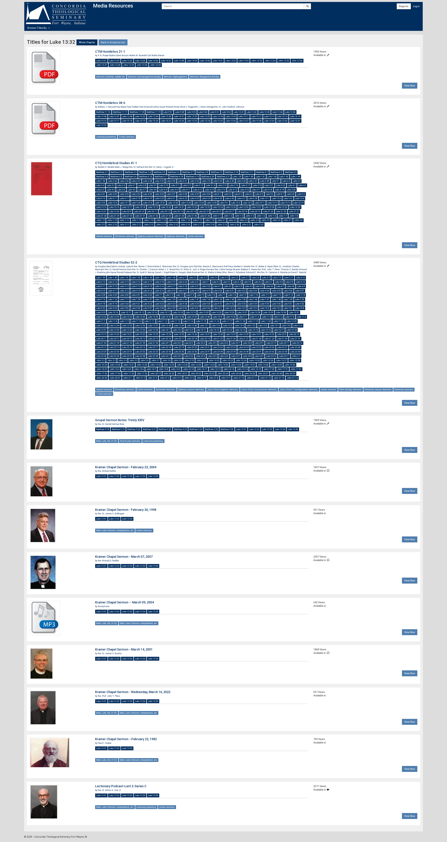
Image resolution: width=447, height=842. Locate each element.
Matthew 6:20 (207, 176)
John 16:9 (175, 369)
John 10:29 (101, 365)
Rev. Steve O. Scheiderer (234, 272)
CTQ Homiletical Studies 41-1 (116, 163)
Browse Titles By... (37, 28)
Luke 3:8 (142, 185)
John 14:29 (276, 365)
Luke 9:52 (299, 304)
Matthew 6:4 (102, 176)
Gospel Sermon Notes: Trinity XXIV (119, 420)
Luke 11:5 (289, 317)
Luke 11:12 (162, 321)
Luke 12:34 (114, 325)
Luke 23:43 (282, 352)
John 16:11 (201, 369)
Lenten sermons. (196, 236)
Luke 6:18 (135, 198)
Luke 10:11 (126, 312)
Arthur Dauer (159, 107)
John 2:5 (265, 220)
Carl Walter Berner (155, 55)
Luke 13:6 (112, 203)
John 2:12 (136, 224)
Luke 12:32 (291, 321)
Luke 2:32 (194, 181)
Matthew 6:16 (145, 176)
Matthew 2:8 (202, 172)
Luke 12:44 (277, 112)
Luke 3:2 (286, 181)
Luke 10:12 (139, 312)
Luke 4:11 (185, 190)
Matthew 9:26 (227, 429)
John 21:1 (128, 378)
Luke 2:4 (213, 277)
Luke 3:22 (280, 185)
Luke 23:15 (127, 347)
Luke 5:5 (259, 194)
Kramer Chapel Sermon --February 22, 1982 (126, 739)
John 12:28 (115, 65)
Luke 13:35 (230, 116)
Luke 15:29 (269, 121)
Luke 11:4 (278, 317)
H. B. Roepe (103, 55)
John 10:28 (294, 360)
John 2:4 (254, 220)
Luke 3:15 (222, 185)
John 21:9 (225, 378)
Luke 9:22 (147, 304)
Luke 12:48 (127, 116)
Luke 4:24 (135, 194)
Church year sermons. (130, 441)
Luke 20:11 (152, 211)
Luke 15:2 (235, 203)
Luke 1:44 (295, 176)
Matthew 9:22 (164, 429)
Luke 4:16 (244, 190)
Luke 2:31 (182, 181)
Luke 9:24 (170, 304)
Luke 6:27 (241, 198)
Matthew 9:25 (211, 429)
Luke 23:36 (192, 352)
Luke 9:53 (100, 308)
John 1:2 (228, 216)
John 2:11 (124, 224)
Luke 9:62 (226, 112)
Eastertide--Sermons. (165, 389)
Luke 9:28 (182, 304)
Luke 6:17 (124, 198)
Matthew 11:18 (137, 112)
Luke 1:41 (260, 176)
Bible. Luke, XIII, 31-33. (106, 760)
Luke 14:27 (166, 60)
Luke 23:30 (114, 352)
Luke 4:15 (232, 190)
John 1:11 (124, 220)
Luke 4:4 (111, 190)
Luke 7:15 (100, 299)
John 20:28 (276, 373)
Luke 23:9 (258, 343)
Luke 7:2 (169, 295)
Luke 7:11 (265, 295)
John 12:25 (283, 60)
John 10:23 (227, 360)
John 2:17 (197, 224)
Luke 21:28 (101, 216)
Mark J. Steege (122, 167)
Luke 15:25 (217, 121)
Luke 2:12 (300, 277)
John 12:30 (142, 65)
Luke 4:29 (194, 194)
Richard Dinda (173, 107)
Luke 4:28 (182, 194)
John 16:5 (126, 369)
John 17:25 (128, 373)
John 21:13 (278, 378)
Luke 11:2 (254, 317)
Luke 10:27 (242, 312)
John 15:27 (101, 369)
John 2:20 (234, 224)
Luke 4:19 (279, 190)
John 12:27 (101, 65)
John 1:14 (161, 220)
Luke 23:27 (282, 347)
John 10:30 (115, 365)
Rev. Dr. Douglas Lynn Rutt (185, 266)
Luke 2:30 (170, 181)
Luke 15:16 (101, 121)
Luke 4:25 (147, 194)
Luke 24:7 (235, 356)
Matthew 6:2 (276, 172)
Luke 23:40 (243, 352)
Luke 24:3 (188, 356)
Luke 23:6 (223, 343)
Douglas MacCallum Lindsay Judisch (116, 266)
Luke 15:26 (230, 121)
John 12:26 (297, 60)
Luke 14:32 (230, 60)
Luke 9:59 (191, 112)
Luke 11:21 (278, 321)
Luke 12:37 (153, 325)
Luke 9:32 (229, 304)
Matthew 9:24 (195, 429)
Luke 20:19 (255, 211)
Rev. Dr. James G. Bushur (110, 653)
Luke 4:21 (100, 194)
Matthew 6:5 (116, 176)
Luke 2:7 (245, 277)
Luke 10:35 (140, 317)
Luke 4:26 (159, 194)
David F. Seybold (298, 272)
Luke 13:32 (114, 60)
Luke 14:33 (243, 60)
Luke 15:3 (247, 203)
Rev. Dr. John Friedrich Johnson (229, 107)
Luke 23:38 (217, 352)
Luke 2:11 (288, 277)
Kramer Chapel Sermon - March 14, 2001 (124, 649)
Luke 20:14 (190, 211)
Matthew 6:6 (131, 176)
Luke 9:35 (264, 304)
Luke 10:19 (190, 312)
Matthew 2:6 (173, 172)
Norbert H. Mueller (106, 167)
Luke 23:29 (101, 352)
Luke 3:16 (233, 185)
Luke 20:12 (165, 211)
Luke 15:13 (269, 116)
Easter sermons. (145, 389)
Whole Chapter (87, 42)
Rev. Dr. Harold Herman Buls (118, 269)
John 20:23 (209, 373)
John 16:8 (163, 369)
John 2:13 (148, 224)
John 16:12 (215, 369)
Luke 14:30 (205, 60)
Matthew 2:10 (231, 172)
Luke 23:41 (256, 352)
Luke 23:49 (153, 356)
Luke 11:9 (124, 321)
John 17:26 (142, 373)
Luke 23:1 (165, 343)
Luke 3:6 (121, 185)
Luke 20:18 (242, 211)
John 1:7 (283, 216)
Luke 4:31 (135, 295)
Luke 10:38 (179, 317)
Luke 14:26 (153, 60)
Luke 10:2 (229, 308)
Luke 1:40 (248, 176)
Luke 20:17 (229, 211)
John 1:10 (112, 220)
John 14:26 (236, 365)
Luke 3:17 (245, 185)
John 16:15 (255, 369)
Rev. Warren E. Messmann (211, 266)
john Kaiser (111, 272)
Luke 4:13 (209, 190)
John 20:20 (168, 373)
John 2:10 (112, 224)
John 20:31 (115, 378)
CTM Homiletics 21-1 (110, 51)
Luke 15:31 (295, 121)
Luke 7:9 (242, 295)
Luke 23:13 (101, 347)
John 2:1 (221, 220)
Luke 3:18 (257, 185)
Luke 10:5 (264, 308)
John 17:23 (101, 373)
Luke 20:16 (216, 211)
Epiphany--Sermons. (175, 236)
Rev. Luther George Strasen (228, 269)
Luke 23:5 (212, 343)
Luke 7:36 (135, 299)
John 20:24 (222, 373)
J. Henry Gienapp (206, 107)
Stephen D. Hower (249, 269)
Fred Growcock (146, 107)
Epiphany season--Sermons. (150, 236)
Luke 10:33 (114, 317)
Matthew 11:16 (103, 112)
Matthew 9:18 (102, 429)
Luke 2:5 (224, 277)
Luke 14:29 (192, 60)
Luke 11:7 (100, 321)
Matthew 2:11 (247, 172)
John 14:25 (222, 365)
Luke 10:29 (268, 312)
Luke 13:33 (127, 60)
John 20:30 (101, 378)
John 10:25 (254, 360)
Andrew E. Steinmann (162, 266)
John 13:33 (155, 365)
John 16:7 (151, 369)
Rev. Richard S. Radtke (108, 560)
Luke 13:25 (166, 116)
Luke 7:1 (159, 295)
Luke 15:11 (243, 116)
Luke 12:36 (140, 325)
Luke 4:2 (302, 185)
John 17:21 (282, 369)
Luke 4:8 (152, 190)
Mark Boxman (194, 272)
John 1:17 (197, 220)
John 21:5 (177, 378)
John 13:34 (168, 365)
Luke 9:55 (124, 308)
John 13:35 (182, 365)
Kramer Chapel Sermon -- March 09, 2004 (124, 602)
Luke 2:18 (159, 282)
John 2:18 (210, 224)
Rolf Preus (229, 266)
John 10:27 (281, 360)
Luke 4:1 (292, 185)
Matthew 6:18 (176, 176)
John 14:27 (249, 365)
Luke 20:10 (139, 211)
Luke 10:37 (166, 317)
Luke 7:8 (232, 295)
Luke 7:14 (300, 295)
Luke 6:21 (170, 198)
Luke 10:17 (165, 312)
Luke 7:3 (180, 295)
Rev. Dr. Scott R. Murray (144, 272)
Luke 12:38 (166, 325)
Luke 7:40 (182, 299)
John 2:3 (243, 220)
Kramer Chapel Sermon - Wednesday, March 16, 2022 (132, 692)
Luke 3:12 (187, 185)
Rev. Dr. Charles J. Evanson (145, 269)
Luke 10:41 (217, 317)
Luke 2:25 (112, 181)
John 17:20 (269, 369)
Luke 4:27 (170, 194)
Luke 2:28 (147, 181)
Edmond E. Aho (253, 272)
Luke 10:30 (281, 312)
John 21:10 (238, 378)
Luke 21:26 (281, 211)
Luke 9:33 (241, 304)
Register (404, 6)
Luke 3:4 (100, 185)
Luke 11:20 (266, 321)
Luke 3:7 (131, 185)
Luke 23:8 (247, 343)
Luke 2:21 (194, 282)
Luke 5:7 (280, 194)
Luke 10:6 (276, 308)
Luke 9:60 (202, 112)
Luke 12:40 (192, 325)
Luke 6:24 (206, 198)
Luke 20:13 (178, 211)
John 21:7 (201, 378)
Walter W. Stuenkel (138, 55)
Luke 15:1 (223, 203)
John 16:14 (242, 369)
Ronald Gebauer (125, 272)
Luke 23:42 (269, 352)
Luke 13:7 (124, 203)
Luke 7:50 (299, 299)
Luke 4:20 (291, 190)
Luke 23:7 (235, 343)
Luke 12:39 (179, 325)
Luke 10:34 (127, 317)
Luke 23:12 (297, 343)
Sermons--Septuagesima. (175, 77)
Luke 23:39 (230, 352)
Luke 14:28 (179, 60)
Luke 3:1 (276, 181)
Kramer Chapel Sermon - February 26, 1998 (125, 510)
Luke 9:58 (179, 112)
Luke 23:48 (140, 356)
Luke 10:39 (192, 317)
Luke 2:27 (135, 181)
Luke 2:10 (276, 277)
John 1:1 (216, 216)
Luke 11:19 (253, 321)
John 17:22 (296, 369)
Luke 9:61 (214, 112)
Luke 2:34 (217, 181)
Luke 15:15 (295, 116)
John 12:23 (256, 60)
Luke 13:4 (299, 198)
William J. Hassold (107, 107)
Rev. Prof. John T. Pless (269, 269)
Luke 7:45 (241, 299)
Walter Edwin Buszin (119, 55)
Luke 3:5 (111, 185)
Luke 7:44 (229, 299)
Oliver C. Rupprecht (189, 107)
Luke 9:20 (124, 304)
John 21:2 (140, 378)
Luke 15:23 (192, 121)
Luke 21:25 (268, 211)
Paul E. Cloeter (104, 743)
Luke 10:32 (101, 317)
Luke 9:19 (112, 304)
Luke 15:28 (256, 121)
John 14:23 (195, 365)
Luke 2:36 (241, 181)
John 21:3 (152, 378)
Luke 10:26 (229, 312)
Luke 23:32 (140, 352)
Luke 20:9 (126, 211)
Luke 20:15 (203, 211)
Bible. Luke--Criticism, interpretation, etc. (115, 530)
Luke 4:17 (256, 190)
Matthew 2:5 (159, 172)
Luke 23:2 (177, 343)
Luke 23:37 (205, 352)
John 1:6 (272, 216)
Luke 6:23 (194, 198)
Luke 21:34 (179, 216)
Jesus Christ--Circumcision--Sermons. (259, 389)
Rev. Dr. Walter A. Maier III (263, 266)
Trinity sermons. (127, 137)
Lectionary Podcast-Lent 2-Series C (120, 786)
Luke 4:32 (147, 295)
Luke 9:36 (276, 304)
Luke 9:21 (135, 304)
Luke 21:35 (192, 216)
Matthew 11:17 (120, 112)
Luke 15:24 (205, 121)
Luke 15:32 (101, 125)
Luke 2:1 (182, 277)
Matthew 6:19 (192, 176)
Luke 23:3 (188, 343)
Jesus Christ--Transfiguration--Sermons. (299, 389)
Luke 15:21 (166, 121)
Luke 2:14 (112, 282)
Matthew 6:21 (223, 176)
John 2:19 (222, 224)
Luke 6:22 (182, 198)
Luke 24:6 (223, 356)
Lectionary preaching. (106, 137)
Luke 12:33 (101, 325)
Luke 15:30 (282, 121)
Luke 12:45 (290, 112)
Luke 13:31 (101, 60)
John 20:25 (236, 373)
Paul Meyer (121, 107)
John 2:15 (173, 224)
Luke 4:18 (267, 190)
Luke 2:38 (264, 181)
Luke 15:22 (179, 121)
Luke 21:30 (127, 216)
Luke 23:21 (205, 347)
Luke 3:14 (210, 185)
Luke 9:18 (100, 304)
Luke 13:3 (287, 198)
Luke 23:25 (256, 347)
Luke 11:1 (242, 317)
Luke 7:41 (194, 299)
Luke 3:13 (198, 185)
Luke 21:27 (294, 211)
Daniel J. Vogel (162, 272)
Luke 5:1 (217, 194)
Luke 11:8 (112, 321)
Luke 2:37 (252, 181)
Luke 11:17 (227, 321)
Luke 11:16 (214, 321)
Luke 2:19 (170, 282)
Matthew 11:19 (153, 112)
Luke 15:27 (243, 121)
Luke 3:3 (297, 181)
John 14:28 (263, 365)
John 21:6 (189, 378)
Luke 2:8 (255, 277)
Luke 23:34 (166, 352)
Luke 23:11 (284, 343)
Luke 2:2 (192, 277)
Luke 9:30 (206, 304)
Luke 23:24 (243, 347)
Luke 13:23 (140, 116)
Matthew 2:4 (145, 172)
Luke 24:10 (271, 356)
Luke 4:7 (142, 190)
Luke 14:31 (217, 60)
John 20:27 (263, 373)
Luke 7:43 (217, 299)
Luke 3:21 (268, 185)
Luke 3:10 (163, 185)
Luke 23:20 (192, 347)
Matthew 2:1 (102, 172)
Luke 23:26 (269, 347)
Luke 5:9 (301, 194)
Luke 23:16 (140, 347)
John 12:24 (270, 60)
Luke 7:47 (264, 299)
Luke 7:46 (252, 299)
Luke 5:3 (238, 194)
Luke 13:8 (135, 203)
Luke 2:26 (124, 181)
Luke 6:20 (159, 198)
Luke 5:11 (112, 198)
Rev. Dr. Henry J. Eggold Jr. (161, 167)
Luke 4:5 (121, 190)
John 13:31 (128, 365)
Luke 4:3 (100, 190)
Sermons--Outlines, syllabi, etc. (110, 77)
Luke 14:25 (140, 60)
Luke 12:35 (127, 325)
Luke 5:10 (100, 198)
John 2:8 (298, 220)
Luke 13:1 (264, 198)
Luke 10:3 (241, 308)
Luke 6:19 (147, 198)
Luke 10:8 (299, 308)
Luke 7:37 (147, 299)
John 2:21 (246, 224)
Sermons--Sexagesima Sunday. (204, 77)
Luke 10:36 (153, 317)
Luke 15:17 (114, 121)
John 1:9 (100, 220)
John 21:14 (292, 378)
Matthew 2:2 (116, 172)
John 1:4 (250, 216)
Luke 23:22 (217, 347)
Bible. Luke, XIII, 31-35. (106, 441)
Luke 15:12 (256, 116)
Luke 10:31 (294, 312)
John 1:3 (239, 216)
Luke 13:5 (100, 203)
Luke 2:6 (234, 277)
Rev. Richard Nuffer (107, 471)
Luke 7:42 (206, 299)
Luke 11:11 (149, 321)
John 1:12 (136, 220)
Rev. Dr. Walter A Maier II (212, 272)
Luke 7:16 (112, 299)
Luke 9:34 (252, 304)
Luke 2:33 (206, 181)
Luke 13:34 (217, 116)
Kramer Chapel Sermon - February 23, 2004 (125, 467)
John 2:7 (287, 220)
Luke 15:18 (127, 121)
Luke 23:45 (101, 356)
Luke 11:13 (175, 321)
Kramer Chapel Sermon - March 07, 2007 (124, 556)
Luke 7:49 (287, 299)
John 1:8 (294, 216)
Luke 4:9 (163, 190)
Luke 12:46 (101, 116)
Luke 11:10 (136, 321)
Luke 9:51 (287, 304)
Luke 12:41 (238, 112)
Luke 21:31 (140, 216)
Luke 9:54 (112, 308)
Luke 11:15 (201, 321)
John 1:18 (210, 220)
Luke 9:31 (217, 304)
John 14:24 (209, 365)
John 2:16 (185, 224)
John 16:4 (114, 369)
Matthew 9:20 (133, 429)
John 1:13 (148, 220)
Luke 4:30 (206, 194)
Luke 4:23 (124, 194)
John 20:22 (195, 373)
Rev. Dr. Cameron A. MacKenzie (276, 272)
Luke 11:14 (188, 321)
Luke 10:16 (152, 312)
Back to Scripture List (113, 42)
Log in (416, 6)
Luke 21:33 (166, 216)
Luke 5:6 (269, 194)
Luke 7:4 (190, 295)
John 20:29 (289, 373)
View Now (409, 85)
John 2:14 (161, 224)
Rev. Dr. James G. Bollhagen (111, 513)
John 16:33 (155, 65)
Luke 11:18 (240, 321)
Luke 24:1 (165, 356)
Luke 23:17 (153, 347)
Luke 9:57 (167, 112)
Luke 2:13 (100, 282)
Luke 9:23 (159, 304)
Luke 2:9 (266, 277)
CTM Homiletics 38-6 (110, 103)
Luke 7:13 (288, 295)
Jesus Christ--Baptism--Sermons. (223, 389)
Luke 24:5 (212, 356)
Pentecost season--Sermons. (378, 389)
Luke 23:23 (230, 347)
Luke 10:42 (230, 317)
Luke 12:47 (114, 116)
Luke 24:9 (258, 356)
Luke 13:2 (276, 198)
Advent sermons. (104, 236)
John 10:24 (241, 360)
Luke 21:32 (153, 216)
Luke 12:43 (264, 112)
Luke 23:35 (179, 352)
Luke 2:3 (203, 277)
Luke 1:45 (100, 181)
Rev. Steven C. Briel (143, 266)
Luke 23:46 (114, 356)
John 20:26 (249, 373)
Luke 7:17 (124, 299)
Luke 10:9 (100, 312)
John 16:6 (139, 369)
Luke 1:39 (236, 176)
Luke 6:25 (217, 198)
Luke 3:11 (175, 185)
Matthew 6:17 (161, 176)
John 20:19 (155, 373)
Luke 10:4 (252, 308)
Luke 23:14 (114, 347)
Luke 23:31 (127, 352)
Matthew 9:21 (149, 429)
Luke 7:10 (253, 295)
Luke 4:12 (197, 190)
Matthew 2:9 (216, 172)
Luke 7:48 (276, 299)
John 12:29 (128, 65)
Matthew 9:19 (118, 429)
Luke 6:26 (229, 198)
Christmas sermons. (125, 236)
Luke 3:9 (152, 185)
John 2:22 (258, 224)
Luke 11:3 (266, 317)
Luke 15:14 (282, 116)
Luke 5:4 (248, 194)
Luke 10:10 (113, 312)
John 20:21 (182, 373)
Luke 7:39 (170, 299)
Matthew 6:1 (262, 172)
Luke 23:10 (271, 343)
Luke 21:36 (205, 216)
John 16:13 (228, 369)
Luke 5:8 (290, 194)
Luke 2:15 (124, 282)
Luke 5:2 (228, 194)
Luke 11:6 (301, 317)
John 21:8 (213, 378)
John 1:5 (261, 216)
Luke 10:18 (178, 312)
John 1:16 (185, 220)
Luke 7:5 (200, 295)
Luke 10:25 (216, 312)
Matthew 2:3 (131, 172)
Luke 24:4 (200, 356)
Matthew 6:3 (290, 172)
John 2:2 (232, 220)
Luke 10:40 (205, 317)
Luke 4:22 (112, 194)
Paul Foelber (133, 107)
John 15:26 (289, 365)
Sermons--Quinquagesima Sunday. (144, 77)
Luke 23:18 (166, 347)
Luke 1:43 (283, 176)
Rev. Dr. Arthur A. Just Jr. (188, 269)
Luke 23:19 (179, 347)
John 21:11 (252, 378)
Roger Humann (207, 269)
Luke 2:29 (159, 181)
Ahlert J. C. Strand (167, 269)
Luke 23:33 (153, 352)
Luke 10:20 (203, 312)
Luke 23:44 (295, 352)
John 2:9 (100, 224)
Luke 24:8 (247, 356)
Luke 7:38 (159, 299)
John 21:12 (265, 378)
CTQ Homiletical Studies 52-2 (116, 262)
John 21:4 (164, 378)
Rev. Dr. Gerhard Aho (139, 167)
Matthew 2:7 (188, 172)
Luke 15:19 (140, 121)
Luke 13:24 (153, 116)
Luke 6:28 (252, 198)
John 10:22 (214, 360)
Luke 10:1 (217, 308)
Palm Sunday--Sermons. (350, 389)
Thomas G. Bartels (289, 269)
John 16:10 (188, 369)
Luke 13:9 (147, 203)
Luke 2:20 (182, 282)
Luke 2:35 (229, 181)
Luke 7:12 (276, 295)
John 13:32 (142, 365)
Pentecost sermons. (403, 389)
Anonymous (103, 606)
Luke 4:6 (131, 190)
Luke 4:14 (220, 190)
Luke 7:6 (211, 295)
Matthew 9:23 (180, 429)
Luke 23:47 (127, 356)
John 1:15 (173, 220)
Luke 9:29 (194, 304)
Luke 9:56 (135, 308)
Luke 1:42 (272, 176)
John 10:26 (267, 360)
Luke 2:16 (135, 282)
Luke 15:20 (153, 121)
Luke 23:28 (295, 347)
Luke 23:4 (200, 343)
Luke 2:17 (147, 282)
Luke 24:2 (177, 356)
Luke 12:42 (251, 112)
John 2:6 (276, 220)
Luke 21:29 (114, 216)
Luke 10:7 (287, 308)
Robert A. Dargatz (178, 272)
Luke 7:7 (221, 295)
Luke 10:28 (255, 312)
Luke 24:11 (284, 356)
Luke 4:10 (174, 190)
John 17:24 (115, 373)
